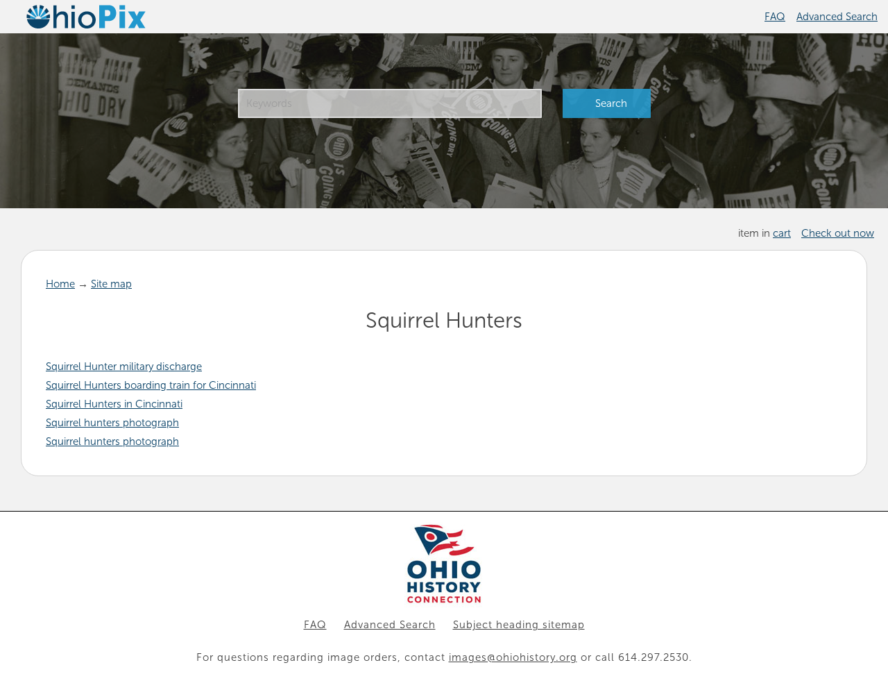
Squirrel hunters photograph (112, 423)
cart (782, 233)
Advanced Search (837, 16)
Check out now (837, 233)
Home (60, 284)
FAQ (775, 16)
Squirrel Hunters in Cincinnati (114, 404)
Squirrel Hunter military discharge (124, 366)
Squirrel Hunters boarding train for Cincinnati (151, 385)
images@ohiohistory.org (513, 657)
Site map (111, 284)
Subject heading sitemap (519, 625)
